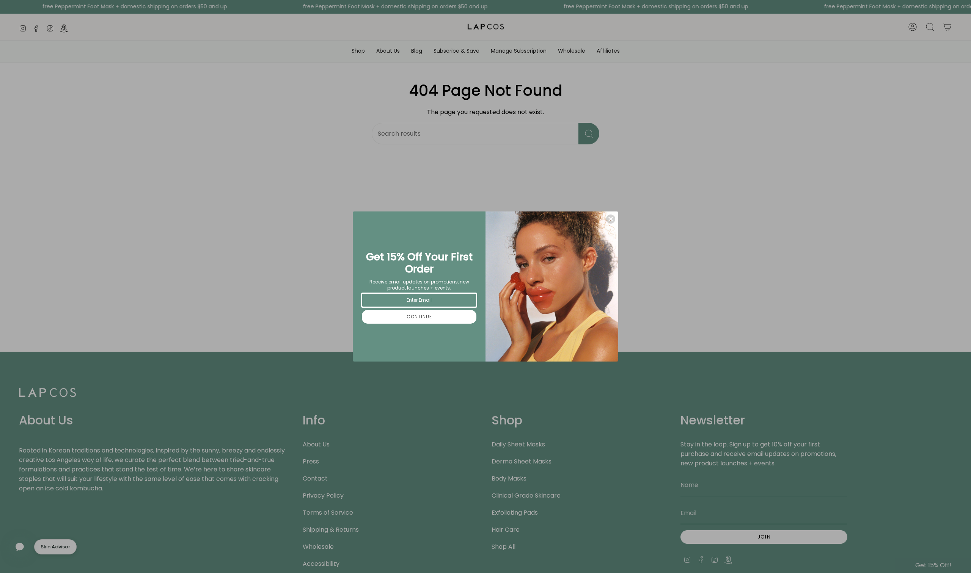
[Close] (610, 219)
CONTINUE (419, 316)
